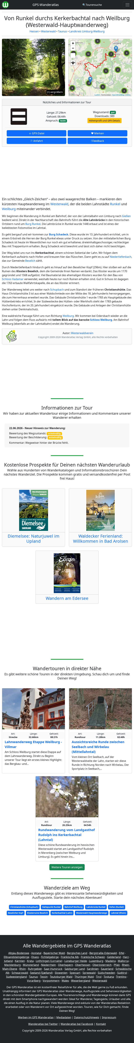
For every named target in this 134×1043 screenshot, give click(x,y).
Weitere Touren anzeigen (67, 867)
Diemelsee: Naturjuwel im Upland (33, 538)
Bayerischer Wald (54, 953)
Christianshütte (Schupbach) (24, 907)
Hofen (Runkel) (116, 907)
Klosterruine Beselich (37, 913)
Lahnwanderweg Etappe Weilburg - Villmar (33, 744)
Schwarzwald (20, 973)
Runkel (115, 204)
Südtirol (122, 973)
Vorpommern (51, 980)
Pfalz (117, 965)
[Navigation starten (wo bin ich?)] (72, 62)
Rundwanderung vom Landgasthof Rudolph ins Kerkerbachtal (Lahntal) (66, 835)
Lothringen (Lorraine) (49, 961)
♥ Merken (97, 133)
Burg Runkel (33, 224)
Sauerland (107, 969)
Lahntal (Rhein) (118, 913)
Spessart (75, 973)
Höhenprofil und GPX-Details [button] (104, 120)
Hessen (34, 31)
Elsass (35, 957)
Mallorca (123, 961)
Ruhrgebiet (35, 969)
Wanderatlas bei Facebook (77, 1024)
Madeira (110, 961)
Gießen (126, 216)
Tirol (98, 976)
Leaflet (97, 94)
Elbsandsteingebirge (16, 957)
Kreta (30, 961)
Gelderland (114, 957)
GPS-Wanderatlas (46, 4)
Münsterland (31, 965)
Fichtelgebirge (50, 957)
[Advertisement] (67, 172)
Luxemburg (96, 961)
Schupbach (57, 289)
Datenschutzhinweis (86, 1017)
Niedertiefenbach (120, 257)
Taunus (62, 31)
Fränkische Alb (70, 957)
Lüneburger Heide (75, 961)
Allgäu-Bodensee (18, 953)
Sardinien (93, 969)
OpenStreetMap (118, 94)
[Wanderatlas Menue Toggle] (127, 4)
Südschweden (106, 973)
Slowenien (61, 973)
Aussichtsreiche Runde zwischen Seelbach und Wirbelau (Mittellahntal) (98, 747)
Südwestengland (16, 976)
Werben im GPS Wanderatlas (36, 1017)
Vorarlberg (34, 980)
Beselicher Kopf (15, 913)
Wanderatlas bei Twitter (43, 1024)
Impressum (109, 1017)
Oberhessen (82, 965)
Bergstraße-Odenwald (103, 953)
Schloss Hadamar (13, 279)
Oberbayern (65, 965)
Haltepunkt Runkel (51, 907)
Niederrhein (48, 965)
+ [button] (73, 43)
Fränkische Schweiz (93, 957)
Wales (65, 980)
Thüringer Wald (84, 976)
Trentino (121, 976)
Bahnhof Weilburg (74, 907)
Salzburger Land (75, 969)
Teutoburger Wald (61, 976)
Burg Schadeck (58, 234)
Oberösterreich (102, 965)
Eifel (121, 953)
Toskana (109, 976)
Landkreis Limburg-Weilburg (87, 31)
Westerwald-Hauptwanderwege (91, 913)
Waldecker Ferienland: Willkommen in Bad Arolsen (100, 538)
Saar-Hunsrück (53, 969)
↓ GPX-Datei (36, 133)
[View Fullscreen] (72, 55)
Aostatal (36, 953)
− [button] (73, 48)
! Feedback (97, 141)
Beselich (30, 260)
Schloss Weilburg (101, 320)
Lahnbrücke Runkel (95, 907)
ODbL (128, 94)
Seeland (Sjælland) (41, 973)
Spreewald (89, 973)
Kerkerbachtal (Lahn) (62, 913)
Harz (126, 957)
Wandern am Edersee (67, 598)
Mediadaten (63, 1017)
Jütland (8, 961)
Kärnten (20, 961)
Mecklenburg (12, 965)
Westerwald (48, 31)
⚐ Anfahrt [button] (36, 141)
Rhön (22, 969)
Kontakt (101, 1024)
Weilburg (9, 209)
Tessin (44, 976)
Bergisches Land (77, 953)
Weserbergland (80, 980)
